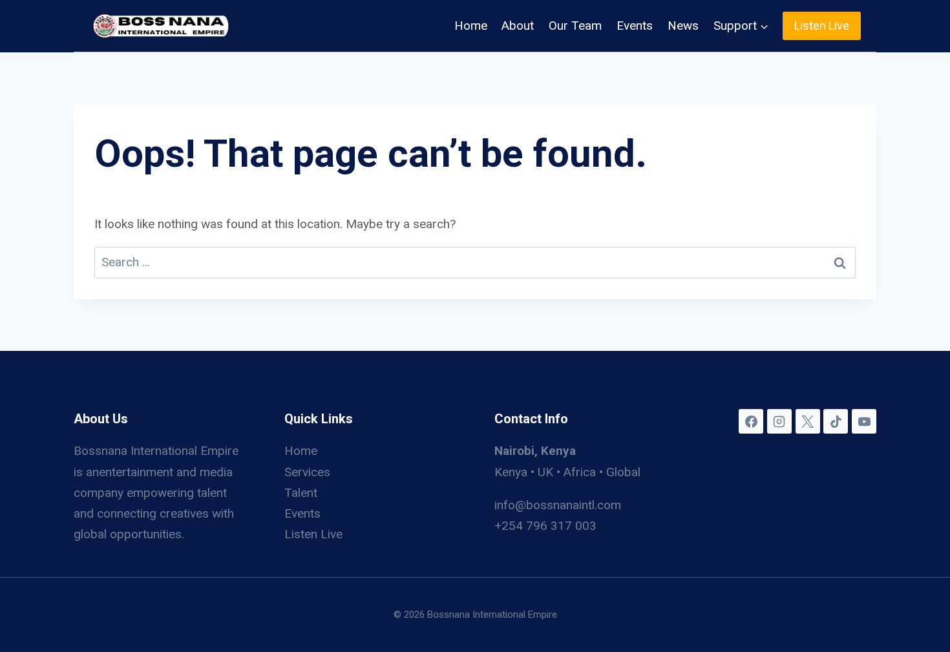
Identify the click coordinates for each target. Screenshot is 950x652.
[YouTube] (864, 421)
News (683, 25)
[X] (808, 421)
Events (635, 25)
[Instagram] (779, 421)
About (517, 25)
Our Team (575, 25)
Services (307, 472)
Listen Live (821, 25)
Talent (300, 492)
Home (470, 25)
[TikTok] (835, 421)
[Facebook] (751, 421)
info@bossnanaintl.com (557, 505)
